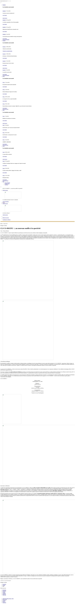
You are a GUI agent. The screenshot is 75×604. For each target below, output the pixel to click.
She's (3, 110)
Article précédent (6, 201)
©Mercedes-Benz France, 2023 (8, 598)
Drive (4, 76)
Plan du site (5, 599)
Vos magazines (7, 182)
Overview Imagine (6, 75)
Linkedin (4, 593)
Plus (3, 181)
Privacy (4, 601)
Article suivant (5, 190)
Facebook (4, 584)
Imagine (4, 40)
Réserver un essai (6, 217)
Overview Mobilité (6, 39)
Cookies (4, 600)
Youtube (4, 592)
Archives (6, 184)
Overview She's (5, 145)
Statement (4, 602)
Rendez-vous (7, 183)
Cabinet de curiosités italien (7, 51)
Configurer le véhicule (6, 219)
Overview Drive (5, 109)
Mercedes (4, 594)
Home (4, 202)
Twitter (4, 585)
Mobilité (4, 4)
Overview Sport (5, 180)
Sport (4, 146)
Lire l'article (5, 15)
